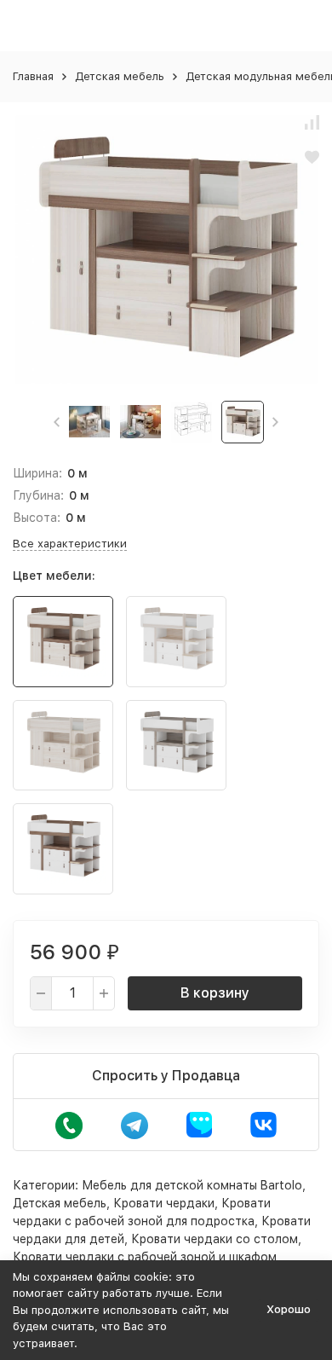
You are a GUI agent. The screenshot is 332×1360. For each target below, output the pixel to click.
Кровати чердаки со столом (214, 1239)
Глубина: (38, 495)
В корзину (214, 993)
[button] (56, 422)
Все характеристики (70, 543)
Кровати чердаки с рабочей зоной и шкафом (145, 1257)
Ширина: (37, 473)
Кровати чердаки (164, 1203)
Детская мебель (119, 76)
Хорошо (288, 1309)
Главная (33, 76)
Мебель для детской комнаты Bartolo (192, 1185)
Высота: (36, 517)
